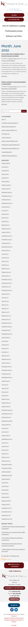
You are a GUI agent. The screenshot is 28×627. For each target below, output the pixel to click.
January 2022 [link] (5, 363)
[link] (14, 5)
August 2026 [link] (5, 163)
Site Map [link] (12, 618)
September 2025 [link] (6, 203)
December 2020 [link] (6, 410)
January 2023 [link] (5, 319)
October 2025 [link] (5, 199)
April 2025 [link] (4, 221)
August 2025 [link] (5, 207)
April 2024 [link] (4, 265)
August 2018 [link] (5, 479)
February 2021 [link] (5, 403)
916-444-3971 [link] (15, 9)
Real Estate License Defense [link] (9, 88)
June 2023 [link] (4, 301)
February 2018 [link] (5, 500)
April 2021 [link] (4, 395)
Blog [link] (3, 119)
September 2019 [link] (6, 439)
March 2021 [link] (5, 399)
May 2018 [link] (4, 490)
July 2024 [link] (4, 254)
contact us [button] (14, 599)
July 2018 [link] (4, 482)
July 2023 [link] (4, 297)
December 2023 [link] (6, 279)
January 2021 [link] (5, 406)
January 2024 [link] (5, 275)
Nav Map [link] (14, 625)
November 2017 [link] (6, 511)
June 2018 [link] (4, 486)
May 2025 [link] (4, 217)
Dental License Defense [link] (8, 126)
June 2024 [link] (4, 257)
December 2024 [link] (6, 236)
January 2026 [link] (5, 188)
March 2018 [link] (5, 497)
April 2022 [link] (4, 352)
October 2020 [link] (5, 417)
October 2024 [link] (5, 243)
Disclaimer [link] (7, 618)
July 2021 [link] (4, 384)
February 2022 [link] (5, 359)
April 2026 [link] (4, 178)
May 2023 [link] (4, 304)
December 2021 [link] (6, 366)
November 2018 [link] (6, 468)
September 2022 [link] (6, 334)
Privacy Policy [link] (19, 618)
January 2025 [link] (5, 232)
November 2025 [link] (6, 196)
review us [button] (14, 605)
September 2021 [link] (6, 377)
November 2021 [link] (6, 370)
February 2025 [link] (5, 228)
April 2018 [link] (4, 493)
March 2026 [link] (5, 181)
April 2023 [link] (4, 308)
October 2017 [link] (5, 515)
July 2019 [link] (4, 442)
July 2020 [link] (4, 428)
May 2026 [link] (4, 174)
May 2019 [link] (4, 450)
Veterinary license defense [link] (9, 155)
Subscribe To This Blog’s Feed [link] (11, 556)
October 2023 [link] (5, 286)
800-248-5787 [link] (18, 10)
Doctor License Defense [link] (8, 60)
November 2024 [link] (6, 239)
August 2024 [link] (5, 250)
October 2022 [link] (5, 330)
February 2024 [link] (5, 272)
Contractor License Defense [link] (9, 123)
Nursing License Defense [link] (8, 141)
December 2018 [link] (6, 464)
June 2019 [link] (4, 446)
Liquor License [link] (5, 137)
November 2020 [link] (6, 413)
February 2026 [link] (5, 185)
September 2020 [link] (6, 421)
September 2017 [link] (6, 519)
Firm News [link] (4, 134)
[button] (14, 15)
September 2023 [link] (6, 290)
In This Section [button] (14, 19)
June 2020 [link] (4, 432)
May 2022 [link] (4, 348)
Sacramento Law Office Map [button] (14, 588)
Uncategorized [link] (5, 152)
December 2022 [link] (6, 323)
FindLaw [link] (14, 621)
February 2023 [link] (5, 315)
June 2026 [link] (4, 170)
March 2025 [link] (5, 225)
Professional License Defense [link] (9, 144)
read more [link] (4, 76)
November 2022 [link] (6, 326)
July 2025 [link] (4, 210)
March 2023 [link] (5, 312)
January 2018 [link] (5, 504)
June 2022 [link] (4, 344)
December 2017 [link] (6, 508)
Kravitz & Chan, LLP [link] (13, 58)
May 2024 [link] (4, 261)
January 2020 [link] (5, 435)
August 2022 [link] (5, 337)
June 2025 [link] (4, 214)
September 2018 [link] (6, 475)
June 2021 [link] (4, 388)
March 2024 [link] (5, 268)
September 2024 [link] (6, 246)
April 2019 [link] (4, 453)
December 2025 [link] (6, 192)
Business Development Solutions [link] (13, 620)
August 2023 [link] (5, 294)
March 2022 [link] (5, 355)
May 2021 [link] (4, 392)
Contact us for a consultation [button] (14, 565)
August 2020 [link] (5, 424)
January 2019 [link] (5, 461)
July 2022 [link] (4, 341)
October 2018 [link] (5, 471)
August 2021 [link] (5, 381)
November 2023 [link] (6, 283)
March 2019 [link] (5, 457)
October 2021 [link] (5, 374)
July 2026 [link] (4, 167)
